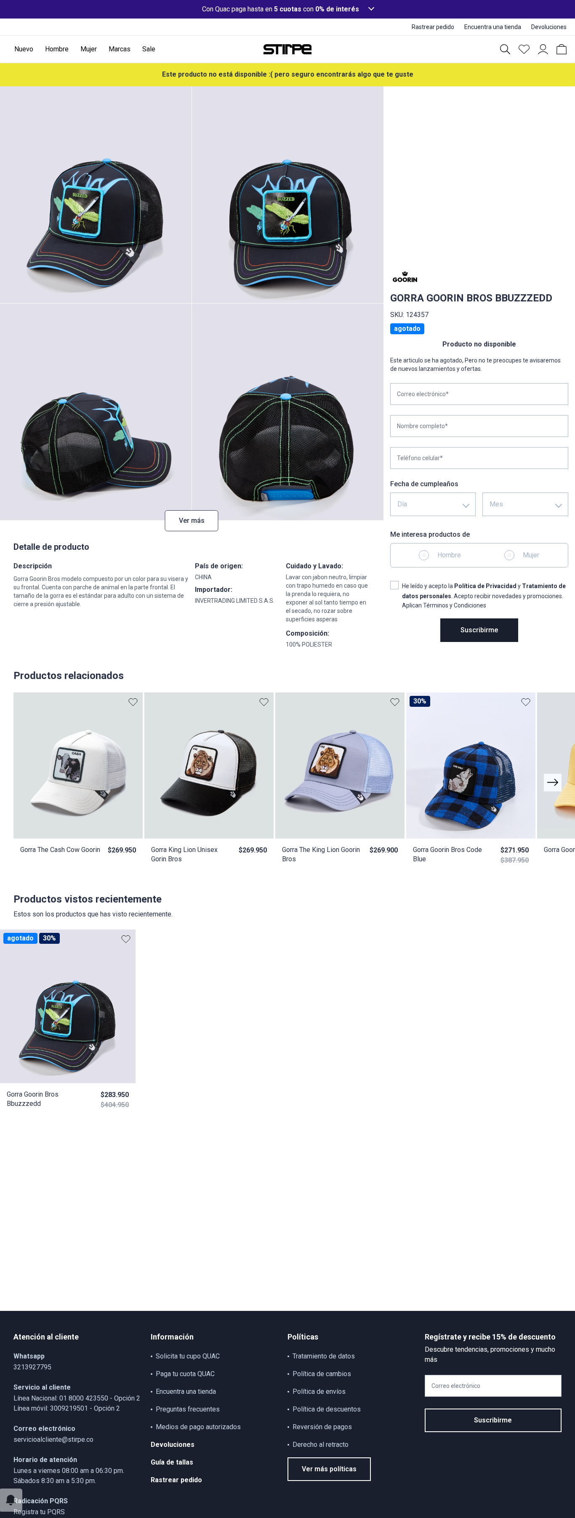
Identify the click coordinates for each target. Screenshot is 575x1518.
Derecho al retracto (321, 1445)
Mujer (531, 555)
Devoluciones (172, 1445)
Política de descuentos (327, 1409)
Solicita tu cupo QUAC (188, 1356)
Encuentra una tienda (186, 1391)
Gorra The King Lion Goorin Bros (321, 854)
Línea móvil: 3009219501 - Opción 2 (66, 1408)
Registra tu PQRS (39, 1512)
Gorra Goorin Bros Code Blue (447, 854)
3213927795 (32, 1367)
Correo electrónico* (423, 394)
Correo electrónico (455, 1385)
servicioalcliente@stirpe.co (53, 1439)
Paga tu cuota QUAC (185, 1374)
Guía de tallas (172, 1462)
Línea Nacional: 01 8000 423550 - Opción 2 (76, 1398)
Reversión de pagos (322, 1427)
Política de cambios (322, 1374)
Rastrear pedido (176, 1480)
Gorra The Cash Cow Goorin (60, 850)
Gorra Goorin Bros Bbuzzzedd (33, 1099)
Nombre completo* (422, 426)
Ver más (192, 521)
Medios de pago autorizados (198, 1427)
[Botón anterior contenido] (553, 782)
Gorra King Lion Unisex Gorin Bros (184, 854)
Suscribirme (479, 630)
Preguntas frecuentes (188, 1409)
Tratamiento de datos (324, 1356)
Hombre (449, 555)
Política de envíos (319, 1391)
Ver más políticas (329, 1469)
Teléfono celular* (420, 458)
